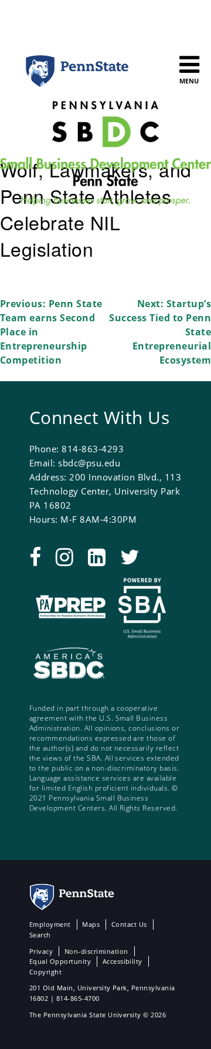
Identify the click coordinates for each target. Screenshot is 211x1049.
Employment (50, 924)
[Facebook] (35, 556)
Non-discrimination (96, 951)
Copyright (45, 971)
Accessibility (122, 961)
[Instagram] (64, 556)
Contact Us (129, 924)
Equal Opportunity (60, 961)
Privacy (41, 951)
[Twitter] (129, 556)
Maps (91, 924)
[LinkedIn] (97, 556)
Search (40, 934)
